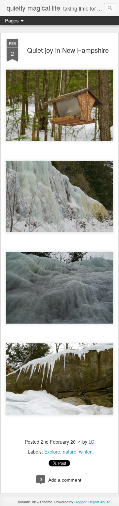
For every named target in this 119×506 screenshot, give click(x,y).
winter (85, 451)
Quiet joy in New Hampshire (68, 50)
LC (91, 441)
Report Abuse (99, 501)
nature (69, 451)
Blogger (80, 501)
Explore (52, 451)
